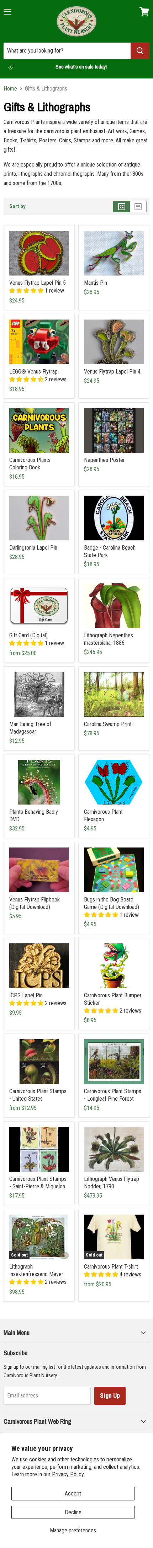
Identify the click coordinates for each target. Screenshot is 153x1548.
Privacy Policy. (68, 1474)
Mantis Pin (95, 282)
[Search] (140, 51)
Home (10, 89)
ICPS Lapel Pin (26, 995)
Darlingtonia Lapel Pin (33, 547)
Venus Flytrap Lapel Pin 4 (112, 371)
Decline (73, 1512)
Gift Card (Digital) (28, 635)
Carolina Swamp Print (108, 724)
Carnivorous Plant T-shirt (111, 1266)
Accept (73, 1493)
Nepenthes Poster (104, 460)
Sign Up (110, 1395)
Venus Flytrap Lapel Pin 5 (37, 282)
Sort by (17, 206)
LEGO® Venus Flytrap (33, 371)
